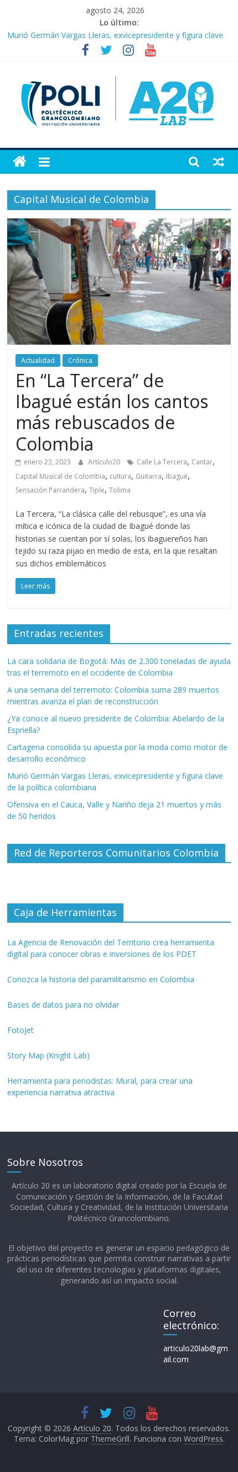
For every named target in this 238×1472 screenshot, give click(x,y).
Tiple (97, 490)
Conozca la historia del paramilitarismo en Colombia (100, 979)
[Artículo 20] (19, 162)
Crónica (80, 360)
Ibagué (177, 476)
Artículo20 (105, 462)
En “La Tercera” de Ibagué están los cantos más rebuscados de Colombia (111, 412)
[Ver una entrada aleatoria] (218, 161)
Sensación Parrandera (50, 490)
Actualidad (38, 360)
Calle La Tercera (162, 462)
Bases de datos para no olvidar (63, 1004)
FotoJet (20, 1030)
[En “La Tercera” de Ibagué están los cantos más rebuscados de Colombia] (119, 225)
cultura (120, 476)
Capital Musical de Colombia (60, 476)
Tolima (120, 490)
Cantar (202, 462)
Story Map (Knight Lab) (48, 1055)
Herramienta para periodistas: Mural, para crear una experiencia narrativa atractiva (100, 1086)
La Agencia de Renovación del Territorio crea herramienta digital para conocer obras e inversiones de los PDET (110, 948)
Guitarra (149, 476)
